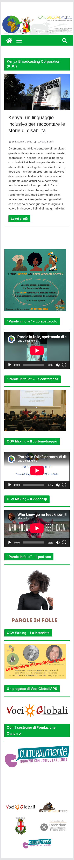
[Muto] (58, 365)
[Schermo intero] (64, 365)
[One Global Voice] (9, 41)
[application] (36, 350)
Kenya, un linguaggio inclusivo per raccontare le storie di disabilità (36, 124)
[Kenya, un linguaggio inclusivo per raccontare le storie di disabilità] (36, 92)
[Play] (10, 365)
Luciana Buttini (45, 141)
